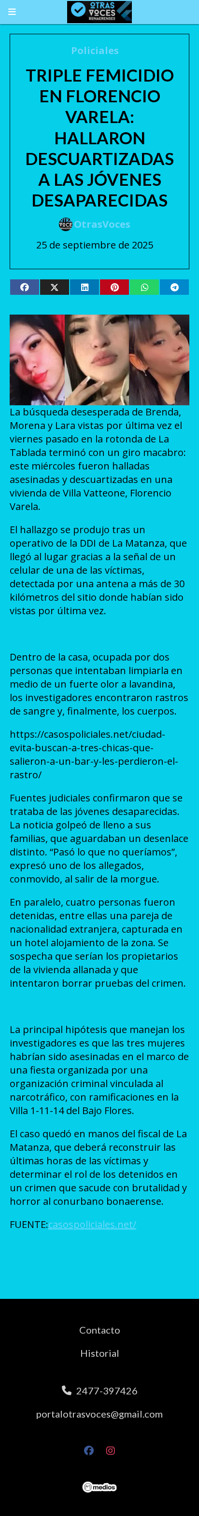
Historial (99, 1353)
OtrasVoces (102, 224)
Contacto (99, 1330)
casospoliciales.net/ (92, 1224)
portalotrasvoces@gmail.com (99, 1414)
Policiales (95, 50)
